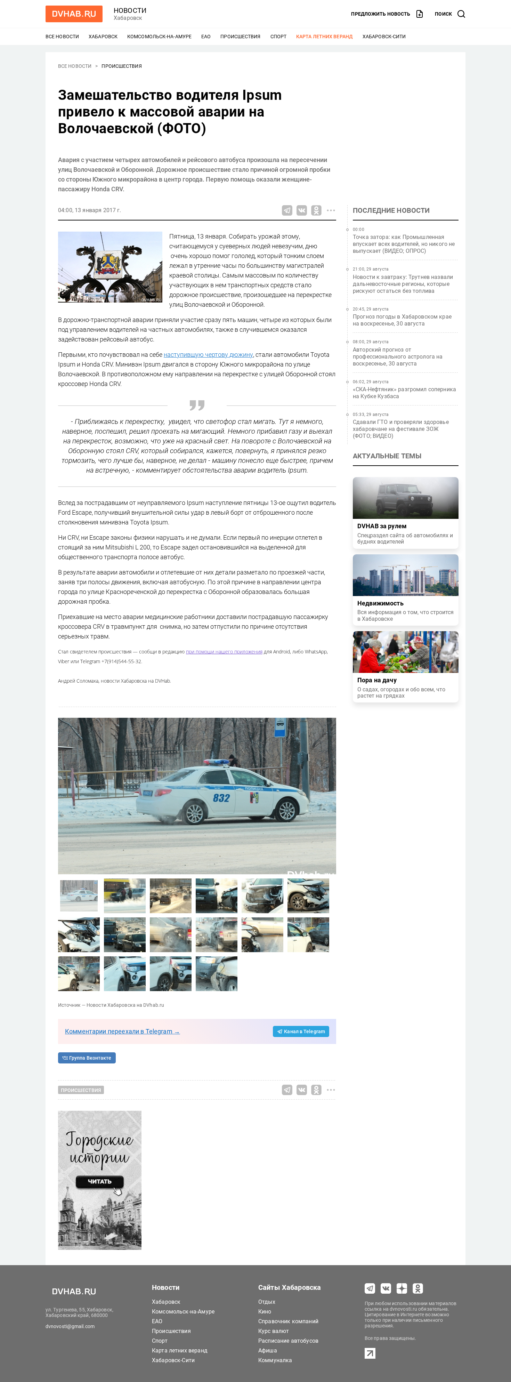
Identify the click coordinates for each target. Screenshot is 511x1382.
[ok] (418, 1288)
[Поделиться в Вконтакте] (302, 210)
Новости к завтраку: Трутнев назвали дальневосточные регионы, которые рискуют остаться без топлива (403, 284)
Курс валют (273, 1331)
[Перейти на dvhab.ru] (74, 14)
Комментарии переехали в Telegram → (122, 1031)
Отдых (266, 1302)
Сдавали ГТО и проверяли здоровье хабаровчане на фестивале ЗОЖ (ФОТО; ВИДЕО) (401, 429)
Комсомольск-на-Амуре (159, 36)
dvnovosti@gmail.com (70, 1326)
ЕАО (206, 36)
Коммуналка (275, 1360)
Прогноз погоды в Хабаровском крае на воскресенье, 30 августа (402, 320)
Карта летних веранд (324, 36)
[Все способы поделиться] (331, 210)
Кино (264, 1311)
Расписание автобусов (288, 1340)
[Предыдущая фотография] (329, 796)
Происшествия (240, 36)
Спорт (278, 36)
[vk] (386, 1288)
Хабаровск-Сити (384, 36)
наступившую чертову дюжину (208, 354)
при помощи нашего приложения (224, 651)
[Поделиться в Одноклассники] (316, 210)
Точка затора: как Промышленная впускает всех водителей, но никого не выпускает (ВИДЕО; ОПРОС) (404, 244)
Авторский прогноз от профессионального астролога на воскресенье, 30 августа (398, 356)
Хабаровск (103, 36)
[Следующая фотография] (65, 796)
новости (130, 10)
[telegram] (370, 1288)
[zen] (402, 1288)
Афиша (267, 1350)
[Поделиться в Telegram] (287, 210)
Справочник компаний (288, 1321)
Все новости (62, 36)
